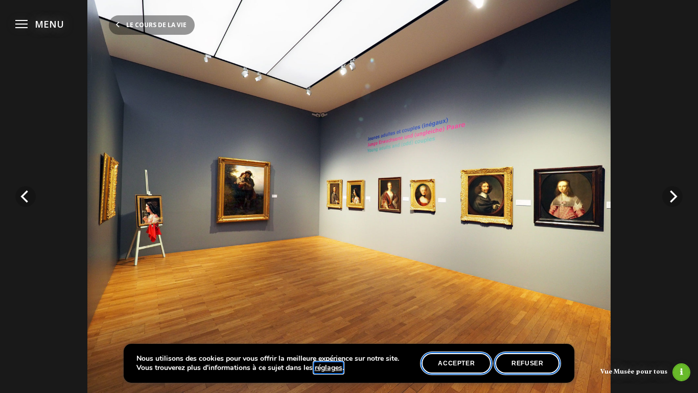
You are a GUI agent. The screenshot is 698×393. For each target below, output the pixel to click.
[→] (672, 196)
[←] (25, 196)
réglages (328, 368)
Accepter (456, 363)
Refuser (527, 363)
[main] (349, 196)
